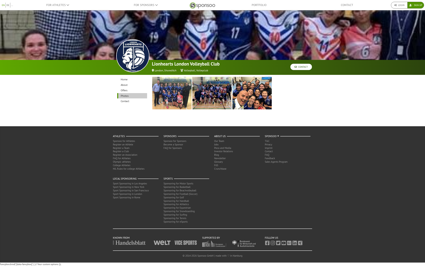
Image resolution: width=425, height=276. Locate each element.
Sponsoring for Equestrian (177, 207)
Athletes (119, 136)
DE (7, 5)
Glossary (218, 161)
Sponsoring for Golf (174, 197)
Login (400, 5)
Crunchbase (220, 168)
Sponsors (170, 136)
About (124, 84)
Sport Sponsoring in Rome (126, 197)
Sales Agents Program (276, 161)
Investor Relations (223, 151)
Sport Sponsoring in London (127, 194)
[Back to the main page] (202, 5)
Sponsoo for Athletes (124, 141)
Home (124, 79)
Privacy (268, 144)
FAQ (267, 154)
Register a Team (121, 148)
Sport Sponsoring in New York (128, 187)
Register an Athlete (123, 144)
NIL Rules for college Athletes (128, 168)
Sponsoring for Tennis (175, 218)
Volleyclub (202, 70)
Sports (168, 178)
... (12, 5)
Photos (125, 95)
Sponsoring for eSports (176, 221)
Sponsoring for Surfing (175, 214)
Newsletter (220, 158)
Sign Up (417, 5)
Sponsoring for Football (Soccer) (180, 194)
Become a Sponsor (173, 144)
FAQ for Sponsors (173, 148)
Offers (124, 90)
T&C (267, 141)
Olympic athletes (122, 161)
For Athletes (56, 5)
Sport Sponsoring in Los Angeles (130, 183)
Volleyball (189, 70)
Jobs (216, 144)
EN (3, 5)
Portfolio (259, 5)
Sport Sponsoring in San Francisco (131, 190)
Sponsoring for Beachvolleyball (180, 190)
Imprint (268, 148)
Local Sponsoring (125, 178)
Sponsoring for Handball (176, 200)
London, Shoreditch (165, 70)
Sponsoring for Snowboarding (179, 211)
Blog (216, 154)
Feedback (270, 158)
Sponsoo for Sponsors (175, 141)
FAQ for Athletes (121, 158)
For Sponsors (144, 5)
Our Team (219, 141)
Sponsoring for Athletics (176, 204)
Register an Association (125, 154)
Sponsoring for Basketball (177, 187)
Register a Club (121, 151)
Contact (347, 5)
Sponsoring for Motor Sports (178, 183)
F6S (216, 165)
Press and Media (222, 148)
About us (220, 136)
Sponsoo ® (272, 136)
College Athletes (121, 165)
